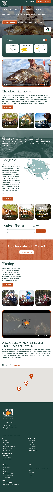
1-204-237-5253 (8, 423)
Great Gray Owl (7, 457)
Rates (4, 480)
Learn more (7, 198)
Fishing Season (7, 466)
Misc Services (6, 450)
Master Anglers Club (8, 473)
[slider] (20, 84)
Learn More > (17, 365)
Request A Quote (26, 252)
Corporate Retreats (7, 482)
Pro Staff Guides (7, 468)
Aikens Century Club (8, 475)
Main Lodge (6, 455)
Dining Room (32, 444)
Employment (32, 477)
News (29, 464)
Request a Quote (43, 1)
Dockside (31, 442)
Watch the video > (23, 22)
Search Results (6, 477)
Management (6, 442)
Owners (5, 440)
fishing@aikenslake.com (10, 428)
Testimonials (32, 448)
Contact (30, 475)
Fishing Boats (6, 472)
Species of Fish (7, 470)
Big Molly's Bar (32, 446)
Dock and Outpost (7, 448)
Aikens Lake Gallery (33, 450)
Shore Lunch (32, 440)
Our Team (5, 439)
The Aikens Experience (34, 439)
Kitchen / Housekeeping (9, 446)
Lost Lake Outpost (7, 459)
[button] (31, 376)
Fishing (4, 464)
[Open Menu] (50, 5)
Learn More (7, 107)
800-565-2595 (30, 1)
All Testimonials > (46, 150)
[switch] (45, 40)
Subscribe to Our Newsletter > (37, 22)
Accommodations (7, 453)
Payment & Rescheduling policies (11, 484)
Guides (5, 444)
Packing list (31, 472)
